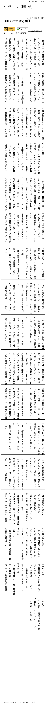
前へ (33, 1)
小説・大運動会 (18, 6)
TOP (28, 1)
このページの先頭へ (8, 702)
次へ (38, 1)
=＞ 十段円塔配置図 (19, 33)
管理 (42, 1)
